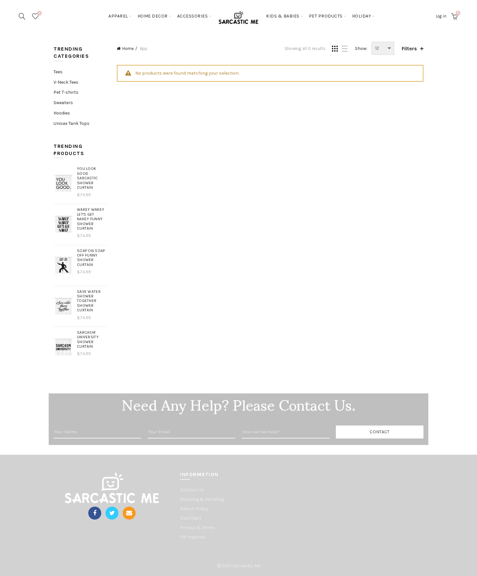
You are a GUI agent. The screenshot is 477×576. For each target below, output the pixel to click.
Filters (409, 48)
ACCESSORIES (192, 16)
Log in (441, 16)
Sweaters (63, 102)
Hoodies (62, 113)
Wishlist (39, 13)
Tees (58, 72)
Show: (361, 48)
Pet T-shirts (66, 92)
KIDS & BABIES (283, 16)
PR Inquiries (192, 537)
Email (129, 513)
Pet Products (326, 16)
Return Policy (194, 508)
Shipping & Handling (202, 499)
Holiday (361, 16)
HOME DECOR (153, 16)
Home (128, 48)
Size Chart (191, 518)
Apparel (118, 16)
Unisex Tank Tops (72, 123)
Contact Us (192, 490)
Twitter (111, 513)
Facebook (94, 513)
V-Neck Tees (66, 82)
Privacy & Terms (197, 527)
